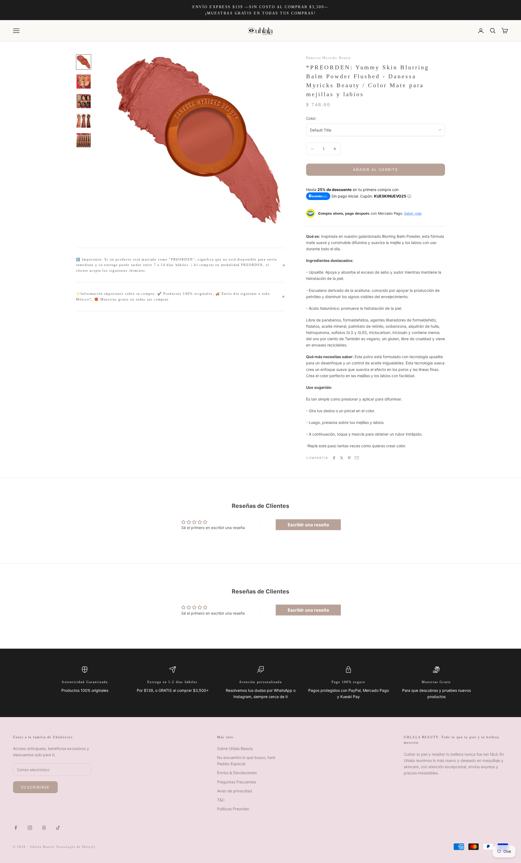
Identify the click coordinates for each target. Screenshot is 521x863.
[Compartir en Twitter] (341, 458)
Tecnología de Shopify (76, 846)
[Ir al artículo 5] (83, 140)
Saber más (413, 213)
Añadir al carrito (375, 169)
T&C (221, 800)
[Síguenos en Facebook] (15, 827)
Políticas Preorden (233, 808)
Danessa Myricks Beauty (328, 58)
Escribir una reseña (308, 524)
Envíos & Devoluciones (237, 772)
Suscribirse (35, 787)
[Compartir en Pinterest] (349, 458)
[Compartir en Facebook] (334, 458)
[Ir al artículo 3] (83, 101)
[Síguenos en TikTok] (58, 827)
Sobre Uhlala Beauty (235, 748)
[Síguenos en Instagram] (30, 827)
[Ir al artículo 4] (83, 120)
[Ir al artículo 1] (83, 62)
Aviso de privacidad (234, 791)
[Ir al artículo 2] (83, 81)
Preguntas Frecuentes (236, 782)
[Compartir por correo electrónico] (357, 458)
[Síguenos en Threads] (44, 827)
